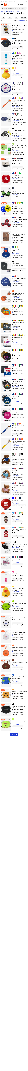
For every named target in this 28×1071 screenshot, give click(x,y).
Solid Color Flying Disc (18, 500)
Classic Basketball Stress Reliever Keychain (18, 294)
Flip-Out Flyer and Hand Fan (19, 278)
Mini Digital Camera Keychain (19, 544)
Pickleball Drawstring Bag (19, 603)
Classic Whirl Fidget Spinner (19, 219)
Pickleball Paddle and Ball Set (19, 131)
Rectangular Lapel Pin (18, 322)
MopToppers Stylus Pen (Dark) (18, 426)
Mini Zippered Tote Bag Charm (18, 161)
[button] (9, 25)
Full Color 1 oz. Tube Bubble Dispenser (19, 56)
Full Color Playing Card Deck (19, 26)
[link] (8, 4)
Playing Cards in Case (18, 115)
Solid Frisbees (15, 204)
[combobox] (14, 8)
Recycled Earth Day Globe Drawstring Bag (19, 677)
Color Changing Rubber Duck (18, 249)
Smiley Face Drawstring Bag (19, 691)
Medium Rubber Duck (18, 588)
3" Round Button (16, 396)
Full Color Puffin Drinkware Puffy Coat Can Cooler (19, 41)
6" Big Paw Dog (16, 470)
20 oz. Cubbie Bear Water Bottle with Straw (19, 515)
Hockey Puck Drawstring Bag (18, 707)
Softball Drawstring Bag (18, 721)
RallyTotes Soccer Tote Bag (19, 618)
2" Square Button (16, 366)
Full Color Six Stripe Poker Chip (18, 85)
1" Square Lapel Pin (17, 337)
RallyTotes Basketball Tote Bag (19, 648)
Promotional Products (13, 11)
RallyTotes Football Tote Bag (19, 662)
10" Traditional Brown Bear (19, 456)
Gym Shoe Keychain (17, 559)
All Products (4, 11)
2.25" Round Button (17, 381)
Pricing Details (15, 30)
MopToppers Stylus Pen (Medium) (18, 442)
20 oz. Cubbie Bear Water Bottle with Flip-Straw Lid (19, 530)
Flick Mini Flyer (16, 175)
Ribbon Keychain (16, 573)
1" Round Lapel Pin (17, 352)
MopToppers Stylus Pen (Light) (18, 101)
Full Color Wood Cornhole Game (18, 190)
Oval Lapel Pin (16, 308)
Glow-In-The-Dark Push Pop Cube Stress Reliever (19, 146)
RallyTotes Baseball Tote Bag (19, 632)
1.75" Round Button (17, 411)
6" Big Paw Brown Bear (18, 485)
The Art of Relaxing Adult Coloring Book (18, 235)
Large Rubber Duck (17, 70)
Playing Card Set (16, 263)
